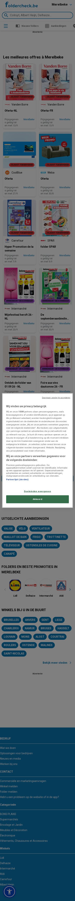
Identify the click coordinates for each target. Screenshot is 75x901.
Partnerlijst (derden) (17, 479)
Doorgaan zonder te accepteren (56, 397)
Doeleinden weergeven (37, 491)
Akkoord (37, 499)
